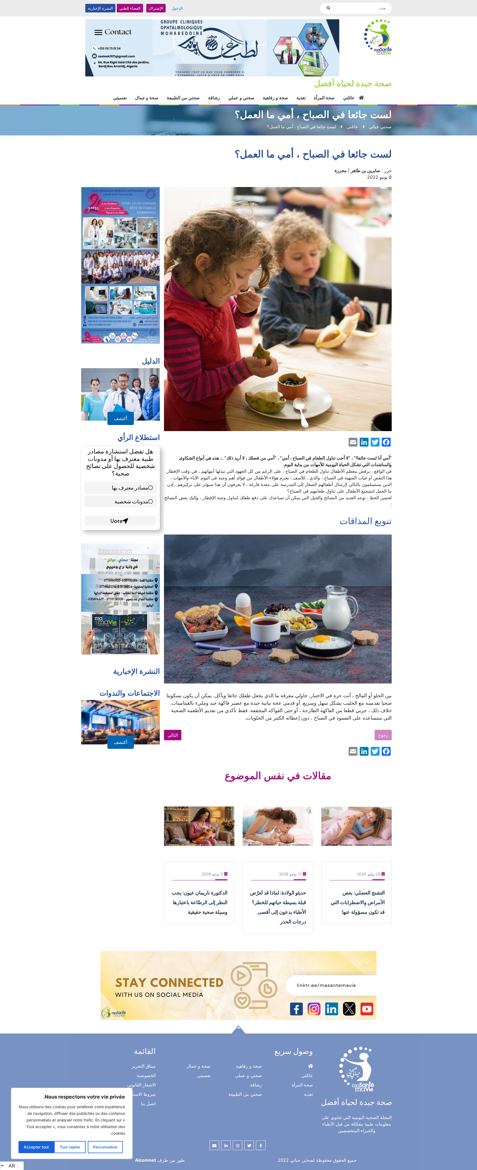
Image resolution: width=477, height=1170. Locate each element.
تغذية (301, 97)
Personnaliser (105, 1147)
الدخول (177, 8)
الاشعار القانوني (141, 1085)
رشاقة (214, 97)
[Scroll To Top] (238, 1029)
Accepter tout (36, 1147)
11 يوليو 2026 (290, 874)
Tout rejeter (70, 1147)
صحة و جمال (146, 97)
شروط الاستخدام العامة (134, 1094)
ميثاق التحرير (144, 1066)
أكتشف (120, 418)
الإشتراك (156, 8)
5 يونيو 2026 (212, 874)
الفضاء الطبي (130, 8)
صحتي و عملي (241, 97)
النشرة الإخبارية (100, 8)
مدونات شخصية (131, 501)
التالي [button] (173, 735)
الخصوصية (146, 1075)
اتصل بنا (148, 1103)
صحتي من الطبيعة (183, 97)
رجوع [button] (383, 735)
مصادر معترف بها (130, 487)
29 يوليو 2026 (368, 874)
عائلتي (349, 97)
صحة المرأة (324, 97)
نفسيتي (120, 97)
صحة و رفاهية (275, 97)
